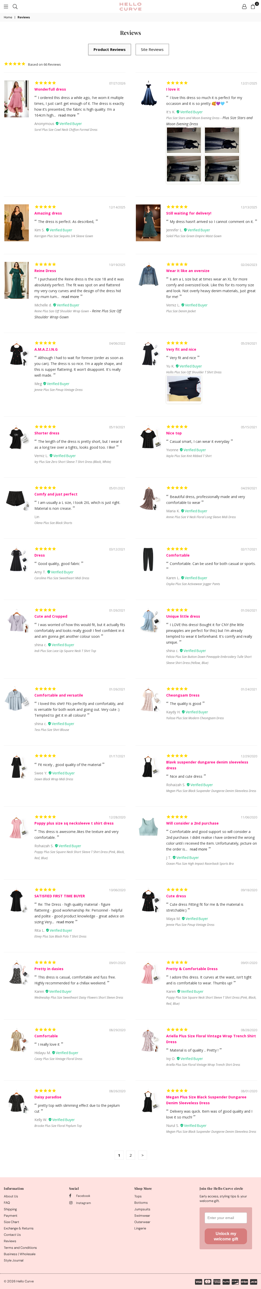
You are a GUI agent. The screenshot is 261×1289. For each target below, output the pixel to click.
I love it (173, 89)
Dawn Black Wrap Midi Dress (53, 779)
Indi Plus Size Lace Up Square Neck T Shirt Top (65, 651)
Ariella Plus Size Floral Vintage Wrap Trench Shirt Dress (203, 1065)
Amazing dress (48, 213)
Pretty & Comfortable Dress (192, 968)
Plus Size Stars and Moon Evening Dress (192, 118)
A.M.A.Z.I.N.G (46, 349)
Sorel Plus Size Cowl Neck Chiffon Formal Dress (65, 130)
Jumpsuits (142, 1209)
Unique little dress (183, 616)
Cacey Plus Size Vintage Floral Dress (58, 1059)
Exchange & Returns (19, 1228)
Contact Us (12, 1235)
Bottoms (141, 1202)
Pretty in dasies (48, 968)
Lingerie (140, 1228)
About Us (11, 1196)
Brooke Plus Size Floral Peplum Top (58, 1126)
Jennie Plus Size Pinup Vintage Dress (58, 390)
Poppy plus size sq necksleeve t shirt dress (74, 823)
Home (8, 17)
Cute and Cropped (50, 616)
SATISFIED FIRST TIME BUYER (59, 896)
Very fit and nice (181, 349)
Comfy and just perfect (55, 494)
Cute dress (176, 896)
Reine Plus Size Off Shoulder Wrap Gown (61, 311)
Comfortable (178, 555)
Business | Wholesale (19, 1254)
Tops (138, 1196)
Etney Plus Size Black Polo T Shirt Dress (60, 936)
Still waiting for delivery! (188, 213)
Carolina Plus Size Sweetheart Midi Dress (61, 578)
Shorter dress (46, 433)
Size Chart (11, 1222)
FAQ (7, 1202)
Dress (39, 555)
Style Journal (13, 1260)
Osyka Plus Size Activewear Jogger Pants (193, 584)
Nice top (174, 433)
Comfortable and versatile (58, 695)
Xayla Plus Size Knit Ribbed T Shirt (189, 456)
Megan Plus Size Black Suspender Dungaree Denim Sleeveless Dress (211, 791)
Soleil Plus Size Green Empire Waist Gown (193, 236)
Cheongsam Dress (183, 695)
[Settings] (244, 6)
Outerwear (142, 1222)
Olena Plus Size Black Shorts (53, 523)
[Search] (15, 6)
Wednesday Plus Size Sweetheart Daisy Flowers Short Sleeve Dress (78, 997)
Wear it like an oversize (188, 270)
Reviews (10, 1241)
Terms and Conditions (20, 1247)
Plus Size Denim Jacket (181, 311)
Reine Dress (45, 270)
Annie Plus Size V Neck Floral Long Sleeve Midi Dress (201, 517)
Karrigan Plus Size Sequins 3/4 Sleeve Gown (63, 236)
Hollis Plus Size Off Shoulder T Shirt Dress (193, 372)
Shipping (10, 1209)
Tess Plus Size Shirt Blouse (51, 730)
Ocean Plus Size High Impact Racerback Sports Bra (200, 863)
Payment (10, 1215)
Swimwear (142, 1215)
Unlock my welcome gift (226, 1236)
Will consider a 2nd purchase (192, 823)
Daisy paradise (47, 1097)
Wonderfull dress (50, 89)
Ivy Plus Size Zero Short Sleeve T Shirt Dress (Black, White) (72, 462)
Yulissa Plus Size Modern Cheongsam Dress (195, 718)
